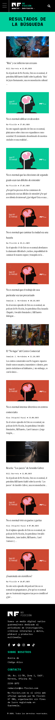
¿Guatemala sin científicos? (19, 576)
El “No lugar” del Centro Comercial (23, 351)
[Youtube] (28, 645)
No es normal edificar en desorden (22, 119)
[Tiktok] (33, 645)
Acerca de (13, 658)
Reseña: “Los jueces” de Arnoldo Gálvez (25, 468)
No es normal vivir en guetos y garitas (24, 520)
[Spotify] (18, 645)
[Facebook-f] (9, 645)
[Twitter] (14, 645)
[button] (49, 5)
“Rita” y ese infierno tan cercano (21, 63)
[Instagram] (23, 645)
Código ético (15, 662)
